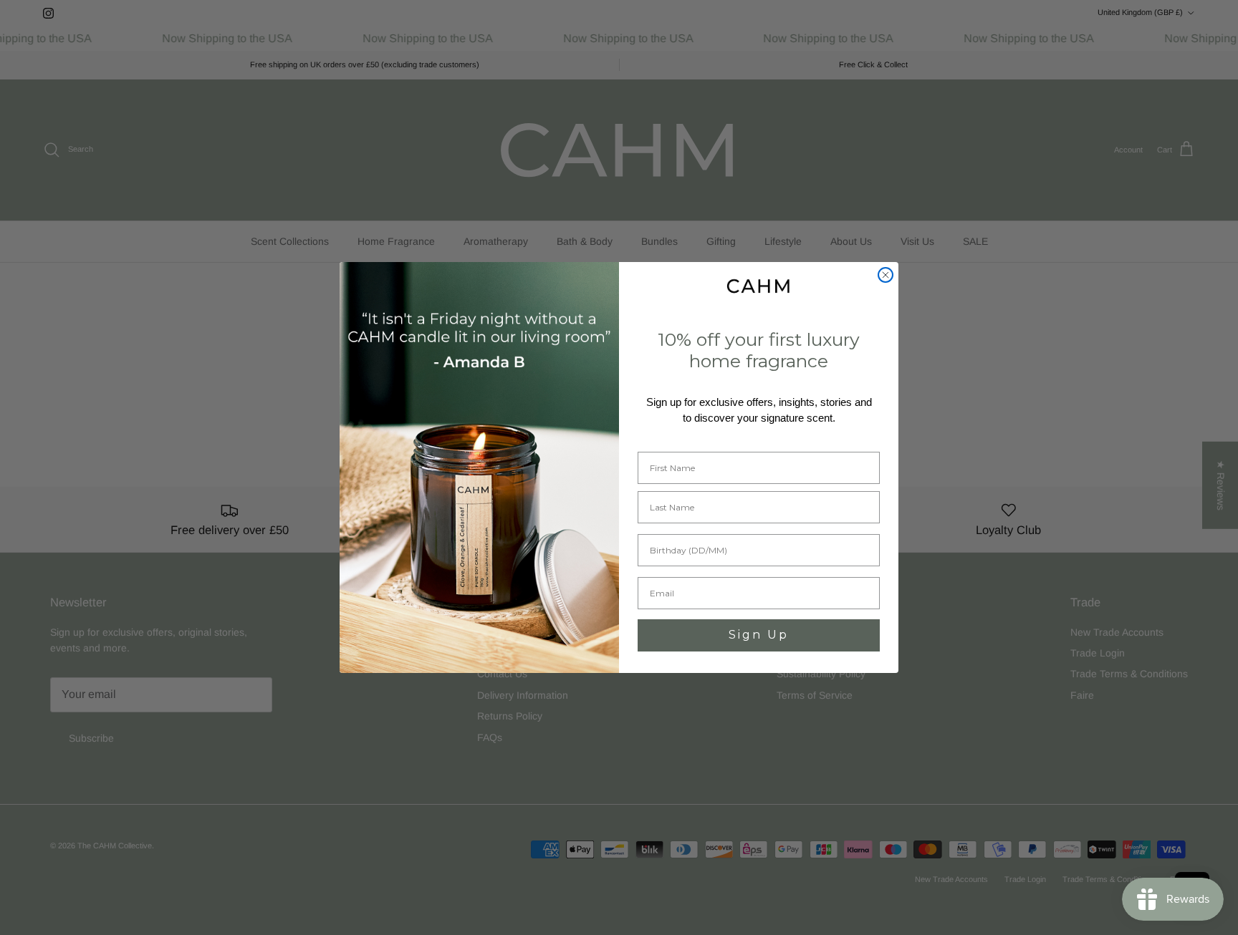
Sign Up (759, 634)
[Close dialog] (885, 275)
